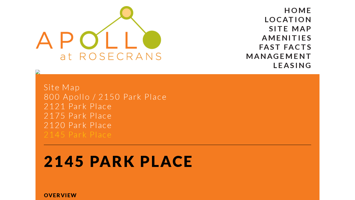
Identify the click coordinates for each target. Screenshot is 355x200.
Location (288, 19)
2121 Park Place (78, 106)
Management (279, 56)
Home (298, 10)
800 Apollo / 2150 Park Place (105, 96)
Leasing (292, 65)
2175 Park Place (78, 115)
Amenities (287, 37)
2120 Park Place (78, 125)
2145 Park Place (78, 134)
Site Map (290, 28)
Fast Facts (285, 46)
